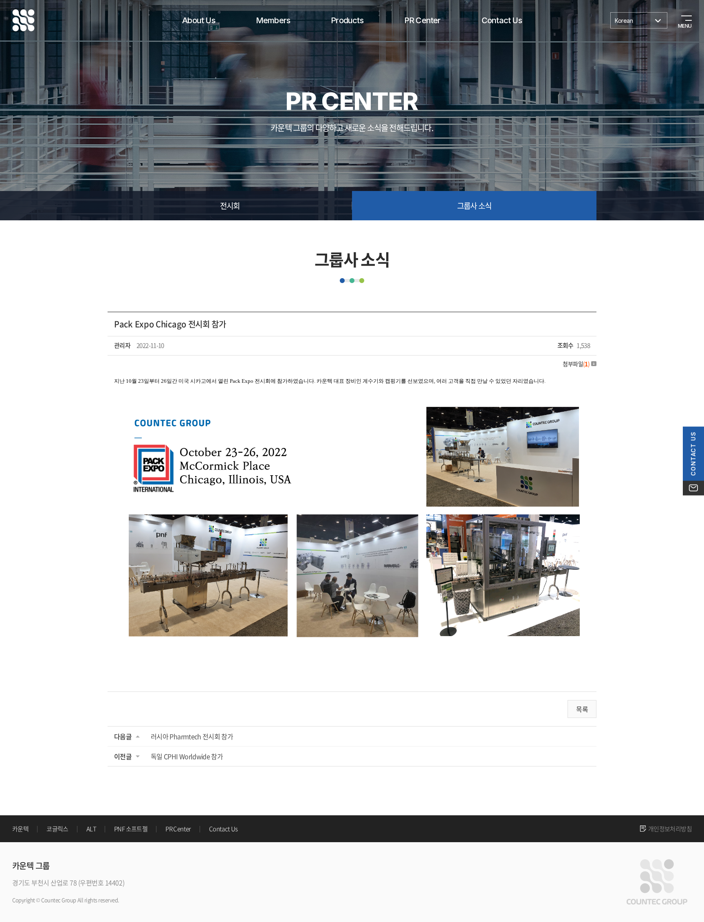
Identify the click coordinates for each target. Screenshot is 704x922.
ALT (91, 828)
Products (347, 20)
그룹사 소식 (474, 205)
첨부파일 (576, 364)
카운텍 (20, 828)
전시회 (230, 205)
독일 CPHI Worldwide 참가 (187, 756)
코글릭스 (57, 828)
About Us (198, 20)
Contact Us (502, 20)
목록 (582, 709)
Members (273, 20)
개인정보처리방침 (670, 828)
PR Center (422, 20)
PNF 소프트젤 (130, 828)
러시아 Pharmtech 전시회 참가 (192, 736)
